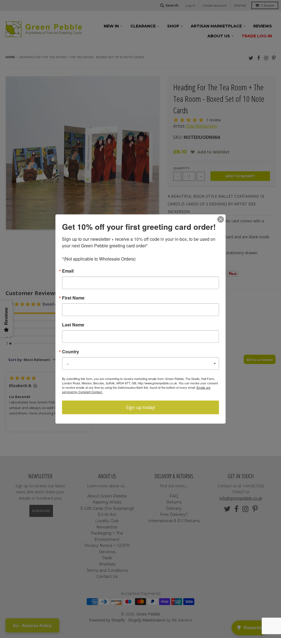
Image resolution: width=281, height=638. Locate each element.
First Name (73, 298)
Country (70, 351)
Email (68, 271)
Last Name (73, 325)
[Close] (220, 219)
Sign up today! (140, 407)
